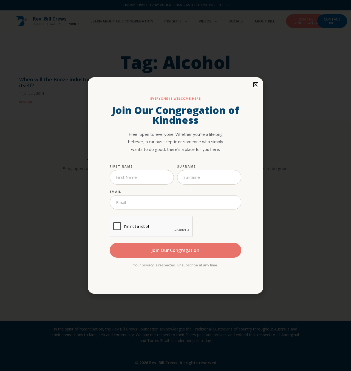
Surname (186, 166)
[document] (175, 185)
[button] (256, 85)
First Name (121, 166)
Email (115, 191)
